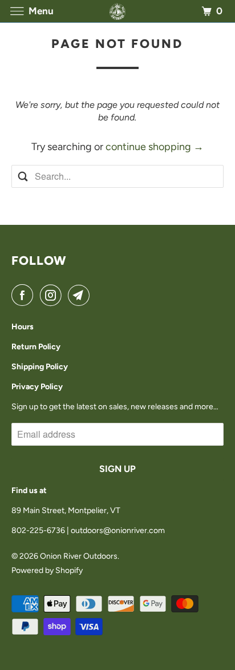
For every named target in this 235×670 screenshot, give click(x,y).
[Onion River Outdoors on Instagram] (53, 295)
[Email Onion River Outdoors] (81, 295)
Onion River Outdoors (79, 556)
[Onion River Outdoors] (117, 11)
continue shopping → (155, 146)
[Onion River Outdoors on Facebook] (24, 295)
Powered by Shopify (47, 570)
